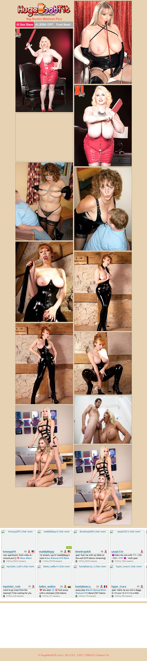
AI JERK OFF (44, 24)
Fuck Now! (63, 24)
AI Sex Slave (24, 24)
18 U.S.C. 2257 (74, 655)
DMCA (89, 655)
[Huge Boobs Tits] (44, 10)
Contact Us (102, 655)
